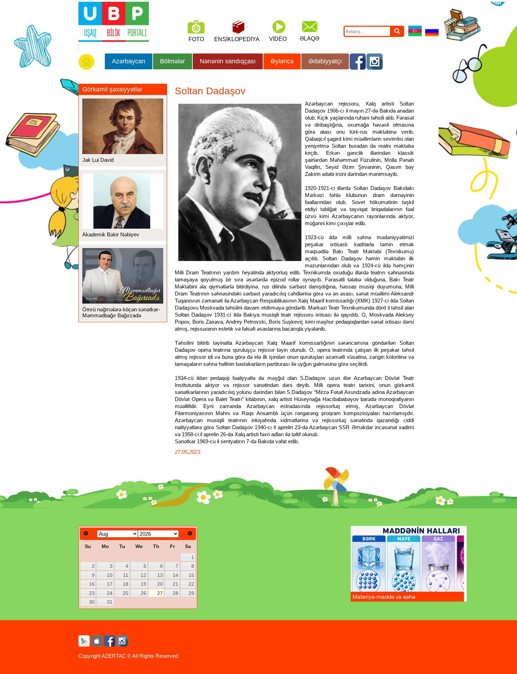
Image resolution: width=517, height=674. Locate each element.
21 (175, 584)
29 (191, 593)
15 (191, 575)
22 (191, 584)
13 (160, 575)
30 (92, 602)
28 (175, 593)
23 (92, 593)
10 (110, 575)
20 (160, 584)
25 (125, 593)
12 (143, 575)
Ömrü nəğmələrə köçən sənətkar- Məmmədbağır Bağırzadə (121, 312)
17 (110, 584)
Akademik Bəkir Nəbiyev (110, 234)
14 (175, 575)
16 (92, 584)
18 (125, 584)
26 (143, 593)
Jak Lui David (98, 160)
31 (110, 602)
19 (143, 584)
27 (160, 593)
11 (125, 575)
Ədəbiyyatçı (325, 61)
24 (110, 593)
